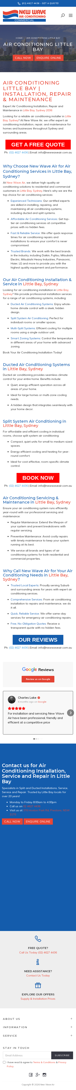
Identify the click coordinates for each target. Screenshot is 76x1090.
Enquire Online (49, 58)
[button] (5, 712)
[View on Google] (12, 700)
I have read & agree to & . (36, 1064)
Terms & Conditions (44, 1062)
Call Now (23, 58)
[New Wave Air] (25, 15)
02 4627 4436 (31, 806)
